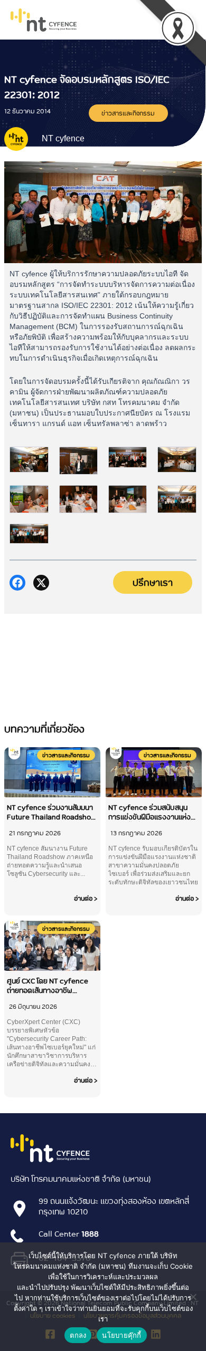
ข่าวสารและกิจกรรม (128, 113)
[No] (193, 1296)
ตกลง (78, 1335)
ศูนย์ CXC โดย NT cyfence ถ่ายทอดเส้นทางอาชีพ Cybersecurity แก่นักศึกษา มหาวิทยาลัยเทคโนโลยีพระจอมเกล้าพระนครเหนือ (49, 985)
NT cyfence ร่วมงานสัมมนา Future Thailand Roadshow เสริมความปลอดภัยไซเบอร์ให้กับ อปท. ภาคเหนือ (51, 812)
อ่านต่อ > (86, 898)
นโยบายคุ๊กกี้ (121, 1335)
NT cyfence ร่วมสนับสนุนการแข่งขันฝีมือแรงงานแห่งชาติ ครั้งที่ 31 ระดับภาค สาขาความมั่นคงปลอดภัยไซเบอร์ (153, 812)
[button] (17, 583)
